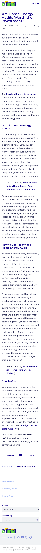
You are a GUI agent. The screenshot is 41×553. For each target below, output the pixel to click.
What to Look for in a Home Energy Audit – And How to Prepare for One (21, 186)
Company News (9, 489)
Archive (20, 455)
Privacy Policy (7, 550)
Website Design (21, 550)
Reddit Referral (30, 537)
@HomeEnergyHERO (14, 537)
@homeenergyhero (26, 537)
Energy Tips (7, 496)
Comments (8, 466)
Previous (10, 455)
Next (32, 455)
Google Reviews (18, 537)
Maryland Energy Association (21, 94)
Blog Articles (8, 481)
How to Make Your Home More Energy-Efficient (21, 370)
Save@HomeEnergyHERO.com (22, 537)
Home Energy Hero (23, 26)
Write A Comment (26, 466)
